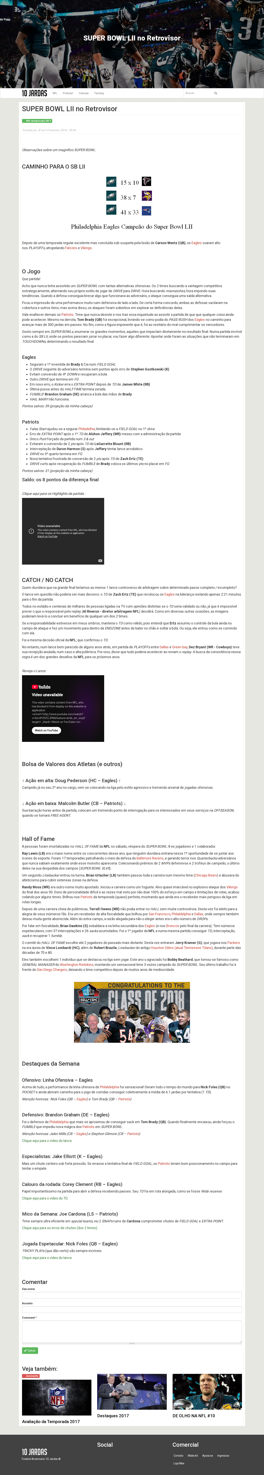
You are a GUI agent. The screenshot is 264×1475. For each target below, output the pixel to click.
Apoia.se (207, 1455)
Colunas (84, 93)
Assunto (27, 1303)
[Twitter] (113, 1457)
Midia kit (193, 1455)
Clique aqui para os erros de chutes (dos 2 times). (60, 1228)
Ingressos (223, 1455)
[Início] (36, 93)
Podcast (68, 93)
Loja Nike (179, 1463)
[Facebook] (102, 1457)
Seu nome (28, 1289)
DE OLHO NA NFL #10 (194, 1415)
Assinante (32, 1375)
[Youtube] (124, 1457)
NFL (55, 93)
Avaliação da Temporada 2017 (51, 1421)
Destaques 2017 (113, 1415)
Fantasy (99, 93)
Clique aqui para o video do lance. (49, 1141)
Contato (178, 1455)
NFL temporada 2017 (38, 120)
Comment (29, 1317)
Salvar (31, 1350)
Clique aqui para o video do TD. (47, 1198)
